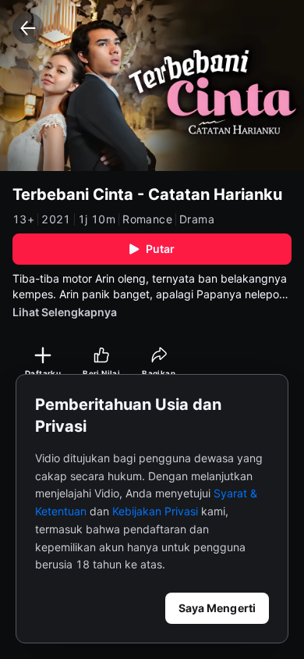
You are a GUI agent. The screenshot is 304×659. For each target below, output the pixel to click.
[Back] (28, 28)
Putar (160, 248)
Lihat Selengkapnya (64, 312)
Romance (147, 219)
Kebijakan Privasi (155, 511)
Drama (196, 219)
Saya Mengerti (217, 607)
